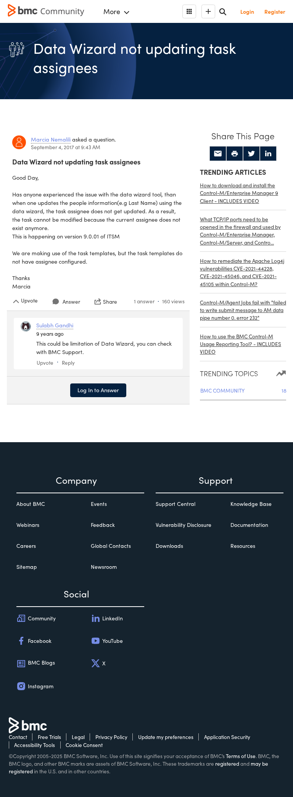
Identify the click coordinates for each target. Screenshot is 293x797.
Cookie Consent (84, 745)
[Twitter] (251, 154)
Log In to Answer (98, 390)
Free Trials (49, 737)
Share (110, 301)
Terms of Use (241, 756)
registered (227, 763)
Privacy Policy (111, 737)
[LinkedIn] (268, 154)
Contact (18, 737)
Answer (71, 301)
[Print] (235, 154)
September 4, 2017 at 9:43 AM (65, 147)
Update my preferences (165, 737)
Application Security (227, 737)
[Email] (218, 154)
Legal (78, 737)
